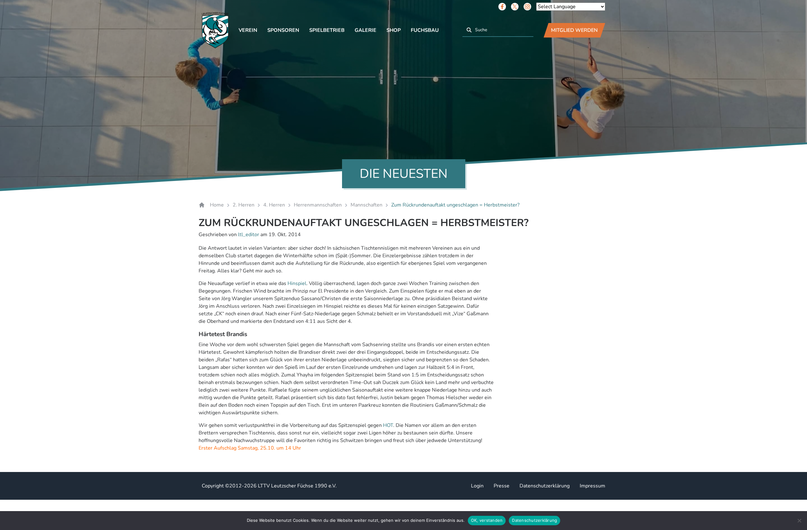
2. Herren (243, 204)
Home (217, 204)
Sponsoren (283, 30)
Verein (248, 30)
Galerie (365, 30)
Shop (393, 30)
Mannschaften (366, 204)
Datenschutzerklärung (545, 485)
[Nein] (799, 520)
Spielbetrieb (327, 30)
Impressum (592, 485)
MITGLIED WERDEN (574, 30)
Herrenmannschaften (318, 204)
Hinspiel (296, 283)
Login (477, 485)
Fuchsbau (425, 30)
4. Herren (274, 204)
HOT (388, 425)
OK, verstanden (487, 520)
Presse (501, 485)
